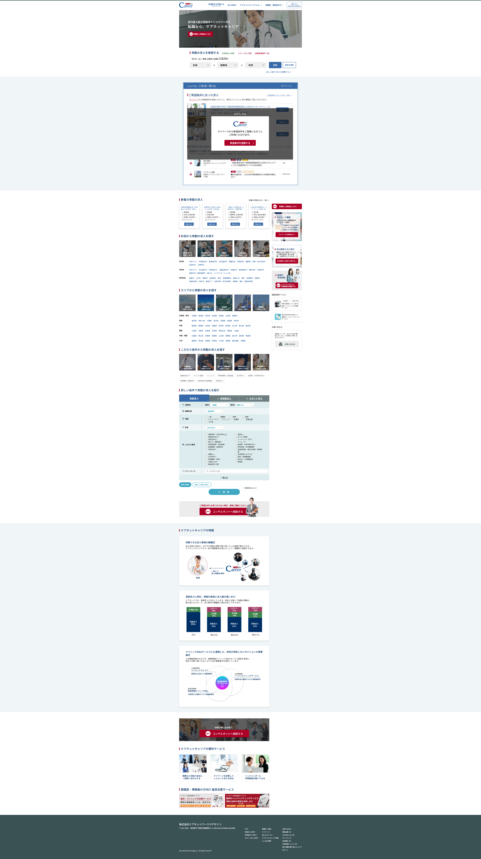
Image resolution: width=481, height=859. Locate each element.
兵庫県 (207, 330)
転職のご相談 (266, 829)
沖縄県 (243, 341)
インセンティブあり (245, 439)
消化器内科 (223, 261)
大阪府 (194, 330)
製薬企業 (249, 419)
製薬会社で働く (214, 464)
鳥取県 (207, 336)
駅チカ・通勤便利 (214, 442)
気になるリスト (267, 835)
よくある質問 (266, 841)
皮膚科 (191, 278)
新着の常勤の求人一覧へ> (259, 200)
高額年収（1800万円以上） (218, 434)
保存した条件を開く (202, 484)
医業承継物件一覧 (262, 53)
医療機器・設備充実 (187, 381)
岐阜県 (221, 325)
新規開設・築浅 (214, 459)
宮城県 (214, 315)
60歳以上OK (212, 461)
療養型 (223, 417)
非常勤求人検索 (228, 53)
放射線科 (250, 278)
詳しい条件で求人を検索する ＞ (278, 72)
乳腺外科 (234, 270)
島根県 (214, 336)
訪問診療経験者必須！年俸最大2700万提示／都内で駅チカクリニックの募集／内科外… (189, 208)
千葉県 (209, 320)
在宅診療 (217, 281)
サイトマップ (286, 838)
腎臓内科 (232, 261)
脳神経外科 (243, 270)
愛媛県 (227, 336)
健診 (241, 281)
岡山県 (200, 336)
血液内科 (192, 265)
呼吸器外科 (213, 270)
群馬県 (229, 320)
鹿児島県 (235, 341)
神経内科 (240, 261)
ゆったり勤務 (198, 375)
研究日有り (212, 449)
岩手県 (207, 315)
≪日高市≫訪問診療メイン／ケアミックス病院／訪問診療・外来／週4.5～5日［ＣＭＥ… (259, 208)
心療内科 (201, 265)
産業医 (235, 281)
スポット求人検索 (245, 53)
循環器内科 (213, 261)
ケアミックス (213, 419)
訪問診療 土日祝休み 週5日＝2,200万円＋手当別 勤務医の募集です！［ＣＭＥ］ (212, 208)
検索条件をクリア (251, 488)
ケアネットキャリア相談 (270, 838)
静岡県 (200, 325)
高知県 (241, 336)
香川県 (234, 336)
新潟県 (227, 325)
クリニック (210, 375)
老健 (246, 417)
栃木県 (236, 320)
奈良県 (214, 330)
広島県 (194, 336)
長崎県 (207, 341)
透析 (243, 278)
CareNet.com (287, 835)
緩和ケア (209, 281)
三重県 (236, 330)
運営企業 (285, 832)
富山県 (241, 325)
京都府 (200, 330)
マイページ (266, 832)
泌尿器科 (212, 278)
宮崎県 (227, 341)
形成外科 (260, 270)
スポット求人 (256, 398)
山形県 (227, 315)
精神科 (205, 278)
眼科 (219, 278)
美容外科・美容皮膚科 (197, 273)
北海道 (194, 315)
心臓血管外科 (224, 270)
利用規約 (285, 841)
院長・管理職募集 (244, 456)
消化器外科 (203, 270)
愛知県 (194, 325)
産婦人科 (236, 278)
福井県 (248, 325)
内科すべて (193, 261)
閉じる (224, 477)
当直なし (241, 434)
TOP (246, 829)
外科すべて (193, 270)
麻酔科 (257, 278)
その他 (210, 422)
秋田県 (221, 315)
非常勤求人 (225, 398)
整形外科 (252, 270)
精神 (234, 417)
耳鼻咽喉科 (227, 278)
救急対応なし (213, 439)
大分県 (221, 341)
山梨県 (207, 325)
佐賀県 (214, 341)
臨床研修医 (249, 281)
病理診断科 (193, 281)
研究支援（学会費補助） (247, 447)
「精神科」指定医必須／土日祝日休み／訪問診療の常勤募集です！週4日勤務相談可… (235, 208)
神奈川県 (201, 320)
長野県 (214, 325)
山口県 (221, 336)
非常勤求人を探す (251, 835)
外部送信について (288, 844)
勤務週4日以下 (185, 375)
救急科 (201, 281)
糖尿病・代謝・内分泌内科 (255, 261)
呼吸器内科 (203, 261)
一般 (210, 417)
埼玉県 (216, 320)
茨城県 (222, 320)
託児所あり (240, 375)
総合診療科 (227, 281)
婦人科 (209, 273)
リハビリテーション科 (222, 273)
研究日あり (219, 381)
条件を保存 (289, 65)
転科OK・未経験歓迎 (245, 459)
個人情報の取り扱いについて (292, 847)
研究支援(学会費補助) (205, 381)
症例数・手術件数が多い (256, 375)
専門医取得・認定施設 (225, 375)
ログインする (240, 114)
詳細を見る (189, 224)
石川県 (234, 325)
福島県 (234, 315)
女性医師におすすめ (245, 454)
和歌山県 (222, 330)
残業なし (211, 454)
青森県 (200, 315)
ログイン (285, 850)
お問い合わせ (290, 344)
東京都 (194, 320)
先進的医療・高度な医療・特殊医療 (250, 450)
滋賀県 (229, 330)
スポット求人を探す (251, 838)
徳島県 (248, 336)
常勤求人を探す (250, 832)
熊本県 (200, 341)
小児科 (198, 278)
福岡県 (194, 341)
